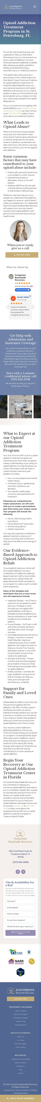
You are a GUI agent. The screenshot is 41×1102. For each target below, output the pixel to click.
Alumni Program (20, 1044)
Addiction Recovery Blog (20, 1059)
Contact (21, 1073)
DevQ (25, 1093)
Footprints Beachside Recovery (20, 277)
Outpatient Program (20, 1018)
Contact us (19, 806)
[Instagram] (23, 872)
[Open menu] (35, 7)
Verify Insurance (20, 1063)
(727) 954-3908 (14, 113)
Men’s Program (20, 1011)
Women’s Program (20, 1014)
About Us (20, 1037)
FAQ (20, 1070)
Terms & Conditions (22, 1090)
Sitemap (34, 1090)
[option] (20, 406)
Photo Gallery (21, 1047)
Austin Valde (23, 297)
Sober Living (20, 1021)
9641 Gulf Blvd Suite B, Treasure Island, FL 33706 (20, 854)
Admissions (20, 1066)
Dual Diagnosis (20, 1025)
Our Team (20, 1040)
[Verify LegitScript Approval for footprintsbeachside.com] (20, 976)
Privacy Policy (9, 1090)
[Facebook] (18, 872)
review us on (21, 290)
